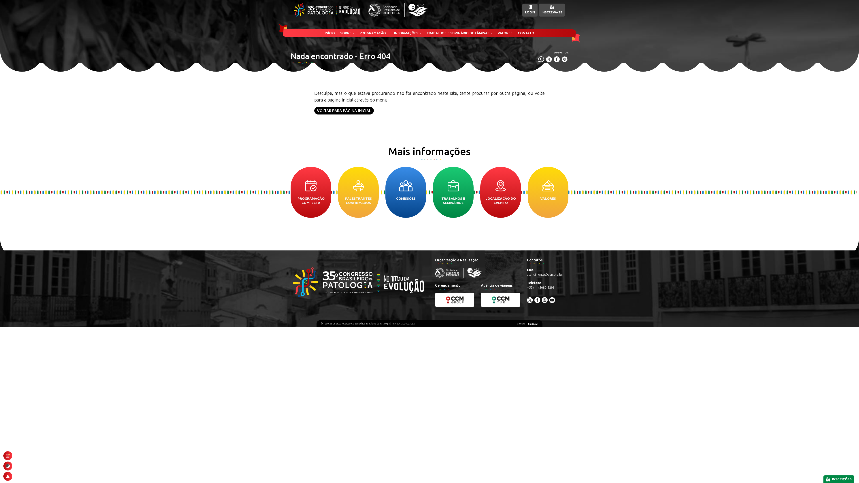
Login (530, 12)
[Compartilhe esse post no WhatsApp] (541, 59)
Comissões (406, 198)
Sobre (345, 33)
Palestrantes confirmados (358, 201)
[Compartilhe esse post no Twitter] (549, 59)
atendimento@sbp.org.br (544, 274)
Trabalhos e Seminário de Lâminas (458, 33)
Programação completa (311, 201)
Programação (373, 33)
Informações (406, 33)
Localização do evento (500, 201)
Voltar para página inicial (344, 110)
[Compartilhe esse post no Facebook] (557, 59)
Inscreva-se (552, 12)
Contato (526, 33)
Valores (505, 33)
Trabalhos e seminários (453, 201)
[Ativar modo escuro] (7, 466)
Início (330, 33)
